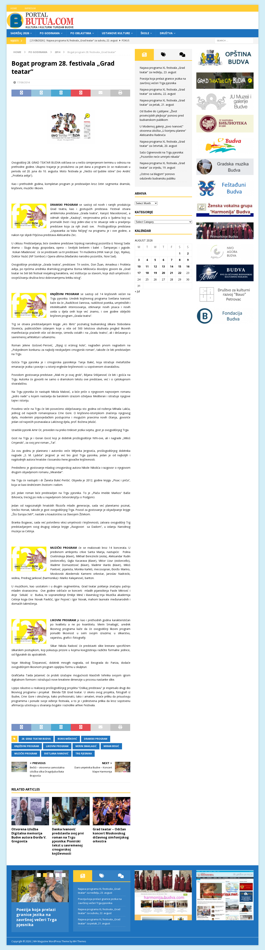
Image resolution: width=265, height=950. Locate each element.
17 (138, 273)
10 (138, 266)
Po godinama (50, 33)
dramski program (95, 738)
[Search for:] (234, 40)
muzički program (25, 753)
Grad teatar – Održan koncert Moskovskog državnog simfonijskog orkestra (111, 835)
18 (147, 273)
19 (155, 273)
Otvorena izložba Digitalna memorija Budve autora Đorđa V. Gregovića (28, 835)
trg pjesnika (83, 753)
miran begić (111, 746)
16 (187, 266)
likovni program (57, 746)
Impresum (30, 8)
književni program (26, 746)
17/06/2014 (23, 82)
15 (179, 266)
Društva (166, 33)
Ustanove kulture (116, 33)
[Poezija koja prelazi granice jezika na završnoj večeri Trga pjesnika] (40, 886)
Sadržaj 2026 (19, 33)
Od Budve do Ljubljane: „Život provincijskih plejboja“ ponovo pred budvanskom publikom (162, 115)
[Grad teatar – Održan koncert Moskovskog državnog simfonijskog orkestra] (111, 811)
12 (155, 266)
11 (147, 266)
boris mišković (67, 738)
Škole (145, 33)
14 (171, 266)
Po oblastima (80, 33)
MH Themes (79, 941)
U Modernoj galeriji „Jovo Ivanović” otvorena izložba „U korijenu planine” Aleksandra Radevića (163, 131)
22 (179, 273)
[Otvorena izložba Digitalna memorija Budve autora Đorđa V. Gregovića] (30, 811)
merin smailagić (86, 746)
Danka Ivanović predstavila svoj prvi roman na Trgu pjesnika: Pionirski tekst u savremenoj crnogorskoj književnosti (68, 841)
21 (171, 273)
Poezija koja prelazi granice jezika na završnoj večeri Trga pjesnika (36, 917)
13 (163, 266)
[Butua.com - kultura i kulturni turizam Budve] (40, 27)
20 (163, 273)
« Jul (137, 291)
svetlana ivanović (56, 753)
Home (13, 8)
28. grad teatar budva (36, 738)
